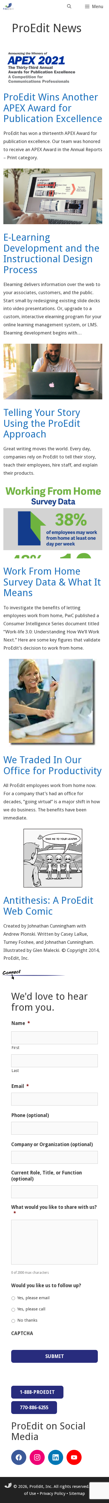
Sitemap (77, 1493)
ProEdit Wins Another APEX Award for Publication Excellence (52, 107)
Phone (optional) (30, 1115)
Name (20, 1023)
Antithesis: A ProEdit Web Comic (48, 906)
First (15, 1047)
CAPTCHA (22, 1333)
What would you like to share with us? (54, 1210)
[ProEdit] (9, 6)
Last (15, 1070)
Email (20, 1086)
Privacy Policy (52, 1493)
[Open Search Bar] (69, 6)
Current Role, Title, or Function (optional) (46, 1176)
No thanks (27, 1320)
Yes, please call (31, 1309)
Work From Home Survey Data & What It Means (52, 581)
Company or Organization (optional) (52, 1144)
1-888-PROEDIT (37, 1392)
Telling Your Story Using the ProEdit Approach (41, 423)
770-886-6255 (34, 1407)
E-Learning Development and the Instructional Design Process (51, 253)
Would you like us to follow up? (46, 1285)
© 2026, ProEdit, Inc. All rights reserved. (50, 1486)
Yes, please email (33, 1297)
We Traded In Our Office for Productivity (52, 765)
